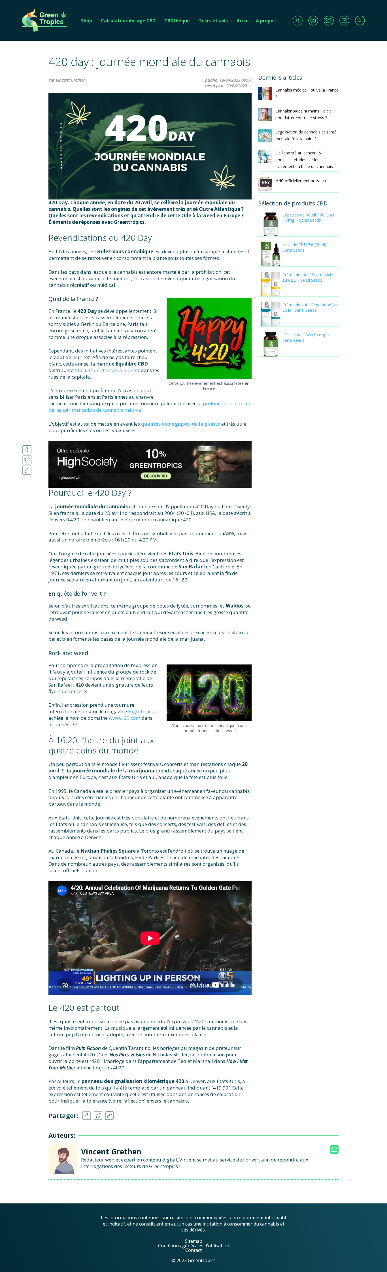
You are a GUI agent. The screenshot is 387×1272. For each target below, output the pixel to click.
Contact (193, 1250)
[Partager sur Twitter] (26, 458)
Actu (242, 21)
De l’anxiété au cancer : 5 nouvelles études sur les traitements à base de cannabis (304, 159)
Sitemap (193, 1241)
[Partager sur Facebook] (26, 448)
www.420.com (124, 718)
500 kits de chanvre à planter (107, 370)
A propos (266, 21)
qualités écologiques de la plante (180, 424)
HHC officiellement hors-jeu (300, 180)
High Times (141, 711)
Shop (86, 21)
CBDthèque (177, 21)
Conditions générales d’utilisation (193, 1245)
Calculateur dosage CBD (128, 21)
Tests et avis (213, 21)
